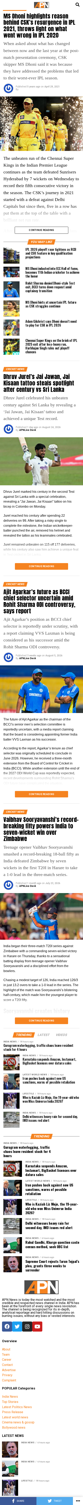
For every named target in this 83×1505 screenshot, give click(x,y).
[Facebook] (7, 1327)
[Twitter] (17, 1327)
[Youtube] (37, 1327)
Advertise (9, 1370)
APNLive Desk (27, 430)
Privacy (7, 1375)
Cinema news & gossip (18, 1422)
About (6, 1349)
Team (6, 1354)
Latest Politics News (17, 1407)
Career (6, 1360)
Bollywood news (13, 1427)
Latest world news (15, 1417)
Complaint (9, 1380)
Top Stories (10, 1402)
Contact (7, 1365)
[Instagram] (27, 1327)
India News (10, 1396)
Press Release (12, 1412)
